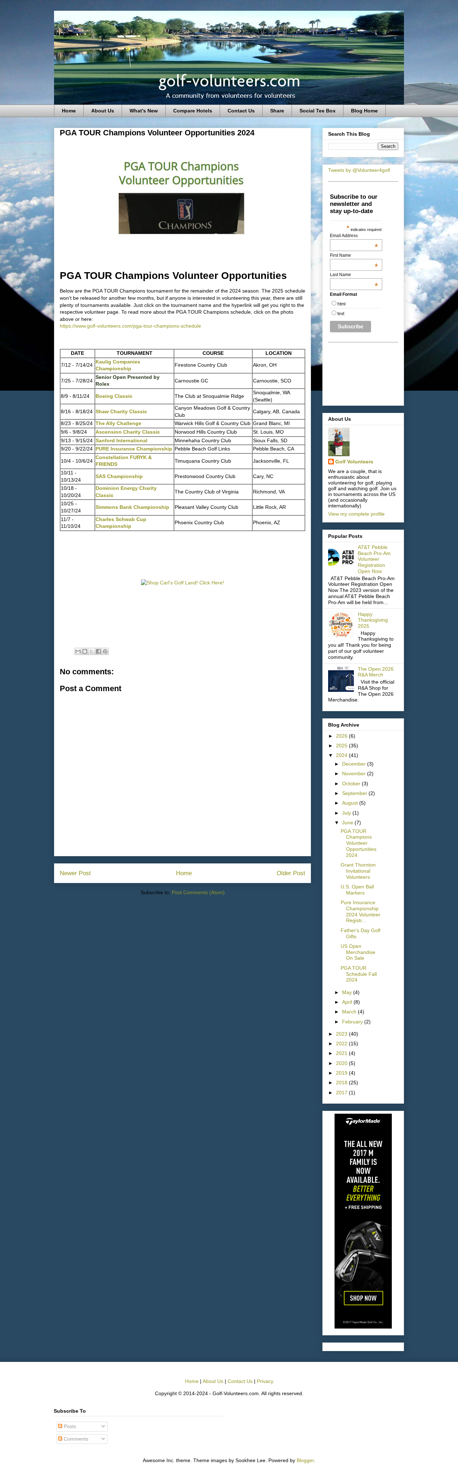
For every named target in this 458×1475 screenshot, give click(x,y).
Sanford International (121, 440)
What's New (144, 111)
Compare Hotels (192, 111)
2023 (342, 1034)
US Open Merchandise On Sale (358, 952)
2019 (342, 1073)
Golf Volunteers (354, 461)
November (354, 773)
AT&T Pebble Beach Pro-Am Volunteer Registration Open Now (374, 559)
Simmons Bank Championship (132, 507)
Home (69, 111)
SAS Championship (119, 476)
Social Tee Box (317, 111)
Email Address (354, 235)
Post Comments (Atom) (198, 892)
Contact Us (241, 111)
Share (277, 111)
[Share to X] (91, 651)
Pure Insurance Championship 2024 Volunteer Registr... (360, 911)
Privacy (265, 1381)
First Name (354, 255)
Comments (75, 1439)
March (350, 1011)
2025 (342, 745)
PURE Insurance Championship (134, 449)
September (355, 793)
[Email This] (78, 651)
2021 (342, 1053)
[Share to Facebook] (98, 651)
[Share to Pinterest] (105, 651)
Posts (69, 1426)
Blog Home (364, 111)
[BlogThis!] (84, 651)
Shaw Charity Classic (121, 411)
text (340, 313)
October (352, 783)
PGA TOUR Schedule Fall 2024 (359, 974)
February (353, 1022)
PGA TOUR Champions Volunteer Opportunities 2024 (358, 843)
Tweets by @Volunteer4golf (359, 170)
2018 (342, 1082)
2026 (342, 736)
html (341, 304)
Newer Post (75, 873)
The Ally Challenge (118, 423)
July (347, 813)
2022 (342, 1043)
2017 (342, 1092)
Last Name (354, 274)
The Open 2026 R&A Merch (376, 672)
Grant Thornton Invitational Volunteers (358, 871)
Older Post (291, 873)
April (348, 1002)
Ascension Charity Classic (128, 432)
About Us (102, 111)
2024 (342, 755)
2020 (342, 1063)
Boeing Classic (114, 396)
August (350, 803)
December (354, 764)
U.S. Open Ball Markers (357, 890)
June (348, 822)
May (347, 992)
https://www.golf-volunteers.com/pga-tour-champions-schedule (130, 326)
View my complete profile (356, 514)
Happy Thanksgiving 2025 (373, 620)
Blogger (305, 1460)
